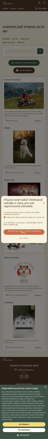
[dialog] (24, 412)
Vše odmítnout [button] (24, 430)
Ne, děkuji (24, 238)
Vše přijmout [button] (24, 424)
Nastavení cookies (25, 417)
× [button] (45, 387)
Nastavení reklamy (28, 415)
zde (16, 224)
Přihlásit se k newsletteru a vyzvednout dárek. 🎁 (24, 231)
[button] (24, 435)
